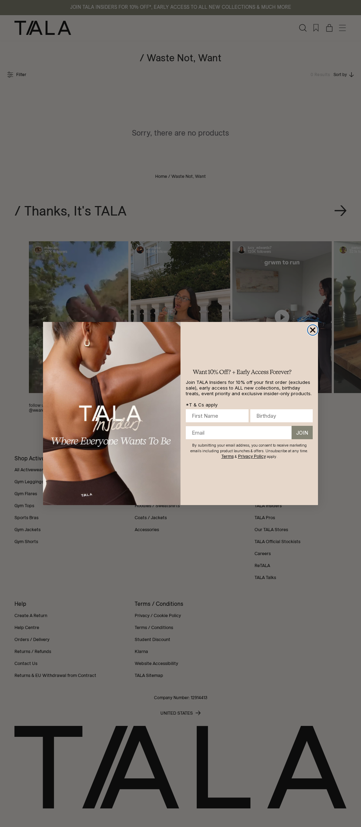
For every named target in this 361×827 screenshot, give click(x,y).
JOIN (302, 432)
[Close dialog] (312, 330)
